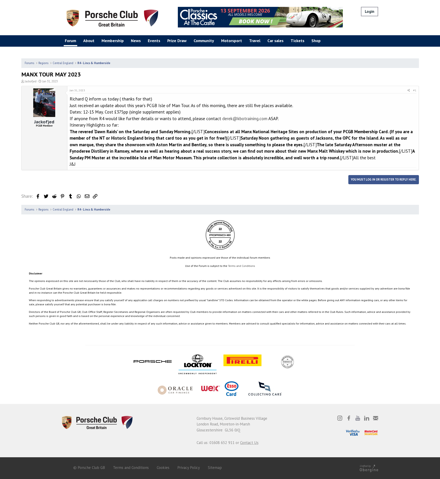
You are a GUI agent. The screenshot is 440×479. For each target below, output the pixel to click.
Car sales (275, 40)
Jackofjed (30, 81)
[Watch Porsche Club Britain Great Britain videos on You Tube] (357, 418)
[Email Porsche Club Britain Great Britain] (375, 418)
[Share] (409, 90)
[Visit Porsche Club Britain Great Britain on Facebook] (348, 418)
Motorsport (231, 40)
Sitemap (215, 467)
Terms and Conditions (241, 266)
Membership (113, 40)
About (88, 40)
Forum (70, 40)
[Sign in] (369, 11)
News (136, 40)
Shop (316, 40)
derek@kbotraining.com (244, 118)
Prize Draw (177, 40)
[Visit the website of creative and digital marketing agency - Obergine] (369, 467)
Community (204, 40)
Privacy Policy (188, 467)
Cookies (163, 467)
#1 (414, 90)
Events (154, 40)
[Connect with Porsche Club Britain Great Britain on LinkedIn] (366, 418)
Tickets (297, 40)
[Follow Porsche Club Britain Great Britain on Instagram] (339, 418)
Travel (254, 40)
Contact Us (249, 442)
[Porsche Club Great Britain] (112, 17)
